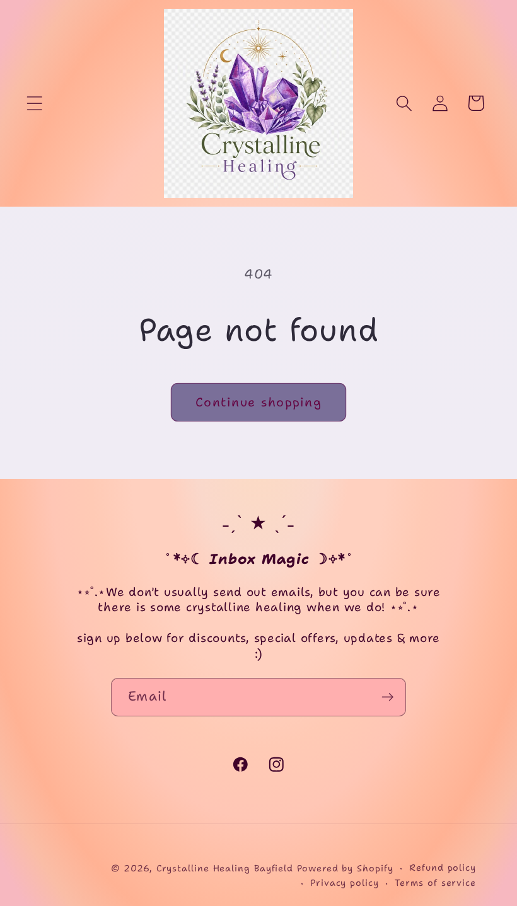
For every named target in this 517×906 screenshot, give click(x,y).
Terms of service (435, 882)
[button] (34, 103)
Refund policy (442, 867)
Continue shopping (258, 402)
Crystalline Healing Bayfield (224, 868)
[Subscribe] (387, 697)
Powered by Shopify (345, 868)
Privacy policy (344, 882)
